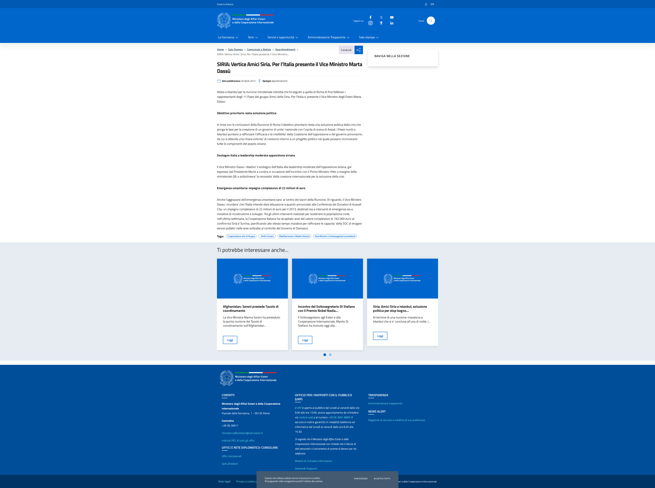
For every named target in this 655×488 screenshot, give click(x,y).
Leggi (230, 340)
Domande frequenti (306, 468)
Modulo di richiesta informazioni (313, 461)
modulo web (306, 417)
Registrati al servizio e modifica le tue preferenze (396, 420)
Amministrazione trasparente (385, 403)
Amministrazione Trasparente (326, 37)
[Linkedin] (390, 22)
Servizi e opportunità (280, 37)
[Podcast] (379, 22)
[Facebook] (369, 17)
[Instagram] (369, 22)
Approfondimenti (285, 49)
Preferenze (361, 479)
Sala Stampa (235, 49)
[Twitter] (379, 17)
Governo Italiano (225, 4)
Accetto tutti (382, 479)
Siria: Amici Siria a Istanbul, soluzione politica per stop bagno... (400, 308)
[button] (431, 21)
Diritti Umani (267, 235)
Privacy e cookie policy (249, 481)
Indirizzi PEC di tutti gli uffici (238, 440)
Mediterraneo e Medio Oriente (294, 235)
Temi (251, 37)
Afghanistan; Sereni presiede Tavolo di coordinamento (251, 308)
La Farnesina (226, 37)
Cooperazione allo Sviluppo (241, 235)
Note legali (224, 481)
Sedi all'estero (230, 464)
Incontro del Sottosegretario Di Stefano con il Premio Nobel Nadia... (326, 308)
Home (220, 49)
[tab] (324, 354)
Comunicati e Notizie (259, 49)
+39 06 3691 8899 (339, 417)
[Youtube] (390, 17)
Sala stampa (367, 37)
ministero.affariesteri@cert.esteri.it (242, 433)
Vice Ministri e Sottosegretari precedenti (335, 235)
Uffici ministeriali (232, 456)
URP (299, 408)
